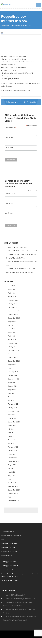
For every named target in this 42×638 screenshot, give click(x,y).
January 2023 (12, 408)
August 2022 (12, 425)
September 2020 (14, 490)
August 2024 (12, 365)
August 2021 (12, 465)
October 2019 (13, 494)
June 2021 (11, 472)
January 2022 (12, 451)
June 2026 (11, 286)
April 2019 (11, 497)
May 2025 (11, 332)
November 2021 (13, 454)
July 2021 (11, 468)
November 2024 (13, 354)
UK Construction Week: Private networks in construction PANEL (13, 102)
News (7, 25)
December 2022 (13, 411)
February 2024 (13, 372)
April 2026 (11, 293)
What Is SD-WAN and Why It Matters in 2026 (23, 251)
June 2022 (11, 433)
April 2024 (11, 368)
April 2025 (11, 336)
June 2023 (11, 393)
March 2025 (12, 340)
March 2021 (12, 483)
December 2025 (13, 307)
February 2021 (13, 486)
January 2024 (12, 375)
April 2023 (11, 397)
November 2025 (13, 311)
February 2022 (13, 447)
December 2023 (13, 379)
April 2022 (11, 440)
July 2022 (11, 429)
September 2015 (14, 501)
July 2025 (11, 325)
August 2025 (12, 322)
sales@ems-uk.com (9, 570)
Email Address (10, 128)
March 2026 (12, 297)
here (16, 576)
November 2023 (13, 383)
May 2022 (11, 436)
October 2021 (13, 458)
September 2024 (14, 361)
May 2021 (11, 476)
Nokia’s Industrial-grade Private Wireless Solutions (32, 102)
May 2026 (11, 289)
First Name (9, 138)
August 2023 (12, 390)
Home (3, 25)
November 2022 (13, 415)
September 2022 (14, 422)
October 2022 (13, 418)
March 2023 (12, 400)
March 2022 (12, 443)
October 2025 (13, 314)
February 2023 (13, 404)
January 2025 (12, 347)
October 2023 (13, 386)
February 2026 (13, 300)
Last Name (9, 147)
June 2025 (11, 329)
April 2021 (11, 479)
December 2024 (13, 350)
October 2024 (13, 357)
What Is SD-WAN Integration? (18, 247)
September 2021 (14, 461)
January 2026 (12, 304)
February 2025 (13, 343)
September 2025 (14, 318)
